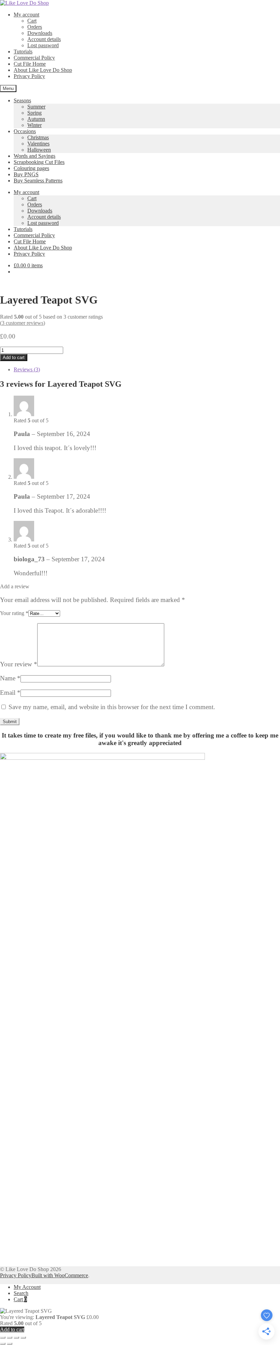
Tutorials (23, 51)
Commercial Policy (34, 58)
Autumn (36, 119)
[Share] (16, 1337)
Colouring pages (31, 168)
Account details (44, 39)
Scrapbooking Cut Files (39, 162)
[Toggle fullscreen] (9, 1337)
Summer (36, 107)
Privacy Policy (29, 76)
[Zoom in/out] (2, 1337)
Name (10, 678)
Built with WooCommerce (59, 1275)
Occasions (25, 131)
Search (21, 1293)
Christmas (38, 137)
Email (10, 692)
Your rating (14, 613)
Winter (34, 125)
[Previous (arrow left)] (2, 1344)
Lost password (43, 45)
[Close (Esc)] (23, 1337)
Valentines (38, 143)
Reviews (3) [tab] (27, 369)
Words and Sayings (34, 156)
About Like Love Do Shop (43, 70)
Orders (34, 27)
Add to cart (14, 357)
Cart (32, 21)
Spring (34, 113)
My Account (27, 1287)
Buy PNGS (26, 174)
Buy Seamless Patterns (38, 180)
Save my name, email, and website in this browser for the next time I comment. (112, 706)
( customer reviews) (22, 323)
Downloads (39, 33)
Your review (18, 664)
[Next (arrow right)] (9, 1344)
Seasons (22, 100)
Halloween (39, 150)
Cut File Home (30, 64)
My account (26, 14)
